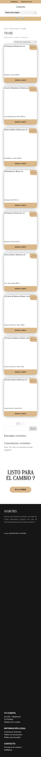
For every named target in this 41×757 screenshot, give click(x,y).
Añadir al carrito (20, 80)
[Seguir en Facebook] (6, 526)
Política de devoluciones (13, 735)
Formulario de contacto (13, 747)
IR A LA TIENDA (20, 489)
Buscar (33, 428)
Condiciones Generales (12, 732)
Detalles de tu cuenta (12, 722)
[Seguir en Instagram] (10, 526)
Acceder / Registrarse (12, 717)
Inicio (6, 29)
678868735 (8, 750)
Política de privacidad (12, 737)
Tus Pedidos (8, 719)
